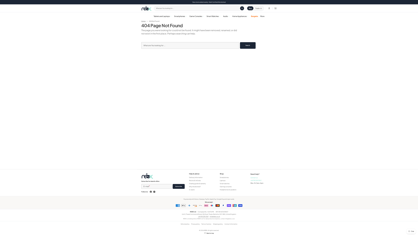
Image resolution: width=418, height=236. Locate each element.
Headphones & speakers (228, 190)
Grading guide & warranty (197, 183)
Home (143, 21)
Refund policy (185, 224)
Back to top (210, 233)
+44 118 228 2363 (255, 180)
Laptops (223, 180)
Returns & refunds (195, 180)
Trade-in (258, 8)
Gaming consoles (226, 186)
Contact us (254, 178)
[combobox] (199, 8)
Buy (250, 8)
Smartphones (224, 177)
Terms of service (206, 224)
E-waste (192, 190)
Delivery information (195, 177)
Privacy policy (195, 224)
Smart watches (225, 183)
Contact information (230, 224)
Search (247, 45)
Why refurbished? (195, 186)
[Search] (242, 8)
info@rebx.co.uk (215, 216)
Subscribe (178, 186)
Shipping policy (218, 224)
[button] (275, 8)
